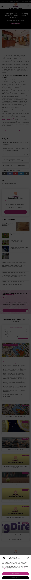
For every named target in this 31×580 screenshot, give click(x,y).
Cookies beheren (15, 577)
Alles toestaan (15, 573)
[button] (28, 558)
